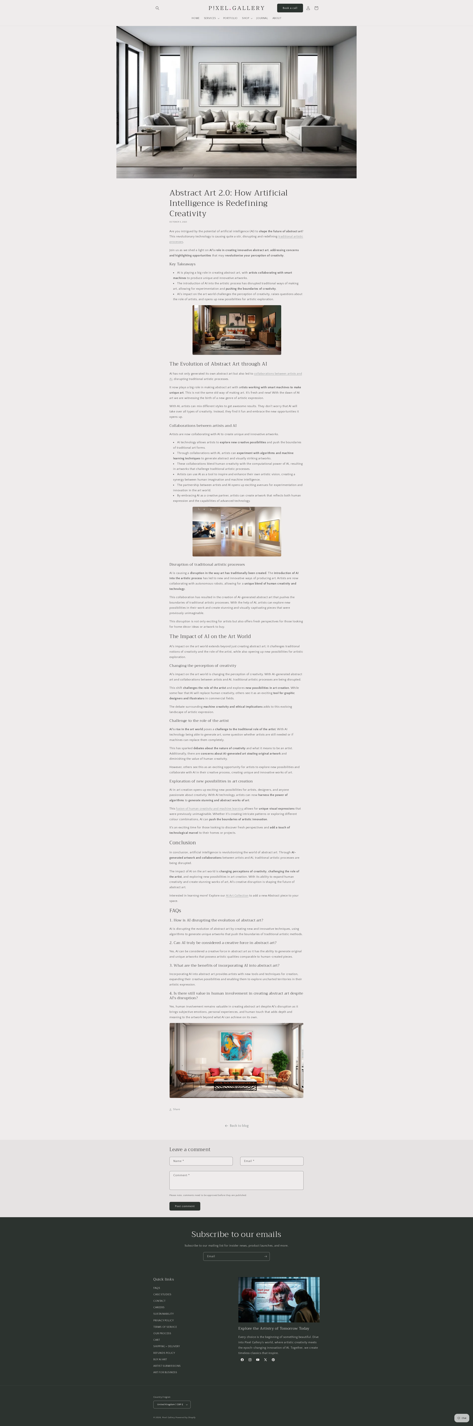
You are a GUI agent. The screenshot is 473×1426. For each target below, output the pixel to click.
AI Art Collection (237, 895)
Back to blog (239, 1126)
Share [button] (176, 1109)
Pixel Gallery (168, 1417)
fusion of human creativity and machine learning (209, 808)
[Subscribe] (265, 1256)
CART (156, 1339)
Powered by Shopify (186, 1417)
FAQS (156, 1288)
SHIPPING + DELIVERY (166, 1346)
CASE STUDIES (162, 1294)
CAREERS (158, 1307)
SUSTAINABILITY (163, 1314)
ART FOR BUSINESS (165, 1372)
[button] (157, 8)
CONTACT (159, 1301)
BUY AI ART (160, 1359)
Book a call (290, 8)
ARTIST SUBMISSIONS (167, 1366)
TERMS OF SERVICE (165, 1327)
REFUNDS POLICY (164, 1353)
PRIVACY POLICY (163, 1320)
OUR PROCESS (162, 1333)
